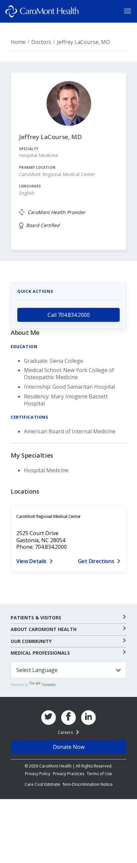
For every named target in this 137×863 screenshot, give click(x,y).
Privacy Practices (68, 773)
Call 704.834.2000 (69, 315)
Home (18, 42)
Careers (65, 732)
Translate (49, 684)
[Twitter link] (48, 717)
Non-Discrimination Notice (88, 784)
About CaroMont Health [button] (43, 629)
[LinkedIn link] (88, 717)
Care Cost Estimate (42, 784)
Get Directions (96, 561)
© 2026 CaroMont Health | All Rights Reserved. (68, 766)
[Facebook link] (68, 717)
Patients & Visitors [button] (36, 618)
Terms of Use (99, 773)
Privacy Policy (37, 773)
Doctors (41, 42)
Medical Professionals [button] (40, 653)
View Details (31, 561)
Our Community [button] (31, 641)
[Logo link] (41, 11)
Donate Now (68, 747)
